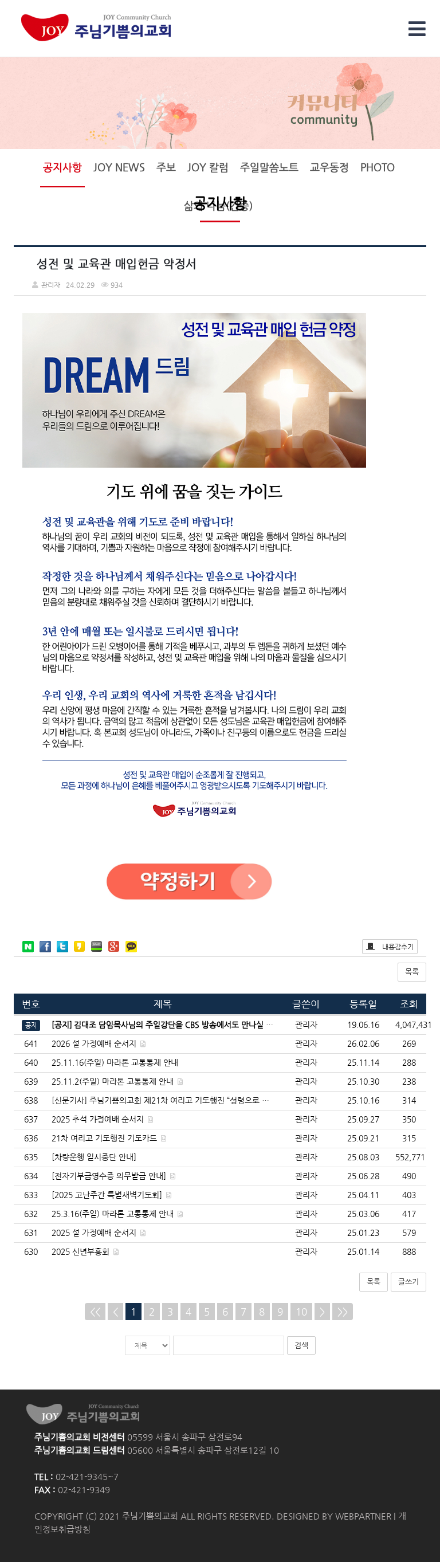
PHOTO (377, 167)
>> (342, 1311)
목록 (412, 971)
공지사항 (62, 167)
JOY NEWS (119, 167)
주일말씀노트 (269, 167)
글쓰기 (408, 1281)
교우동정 (329, 167)
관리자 (306, 1044)
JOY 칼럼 (208, 167)
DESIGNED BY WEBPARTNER (334, 1516)
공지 (31, 1025)
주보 (166, 167)
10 (301, 1311)
